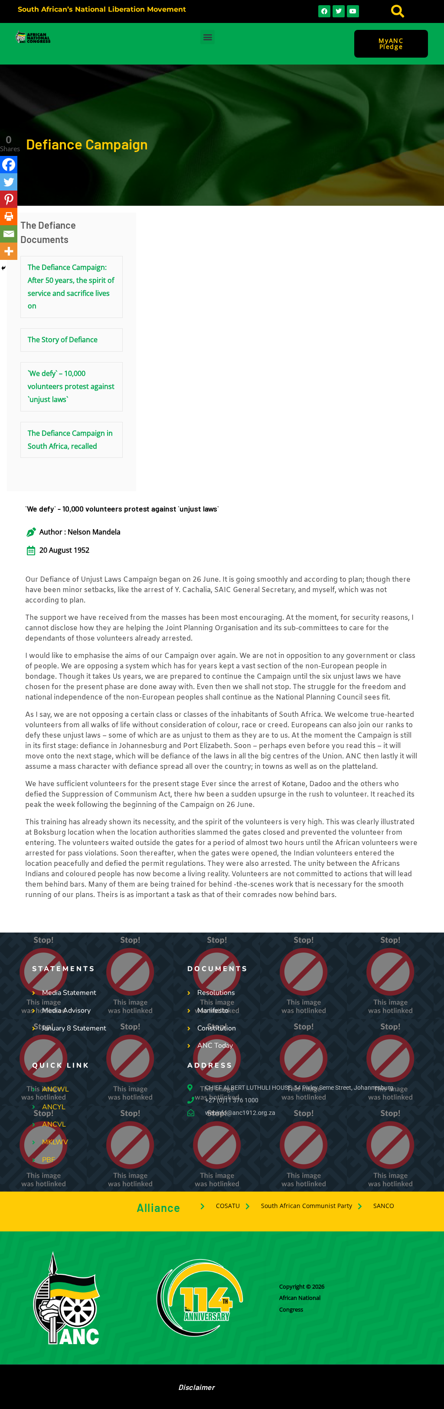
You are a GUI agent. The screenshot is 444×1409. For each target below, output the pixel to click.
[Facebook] (8, 164)
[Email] (8, 234)
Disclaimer (196, 1387)
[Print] (8, 216)
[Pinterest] (8, 199)
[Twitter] (8, 182)
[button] (397, 11)
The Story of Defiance (63, 339)
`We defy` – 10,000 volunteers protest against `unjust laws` (71, 386)
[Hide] (3, 268)
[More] (8, 251)
